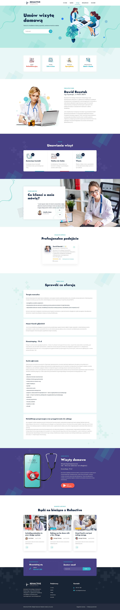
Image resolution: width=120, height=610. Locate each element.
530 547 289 (37, 569)
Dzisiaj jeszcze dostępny (68, 259)
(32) (60, 259)
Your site (51, 606)
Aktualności (85, 3)
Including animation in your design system (33, 534)
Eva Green (31, 538)
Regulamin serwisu (81, 606)
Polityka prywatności (92, 606)
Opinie (71, 3)
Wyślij (86, 568)
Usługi (77, 3)
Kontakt (93, 3)
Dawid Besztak (58, 246)
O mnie (65, 3)
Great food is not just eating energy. (83, 534)
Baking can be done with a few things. (60, 534)
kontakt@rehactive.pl (81, 590)
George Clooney (57, 538)
